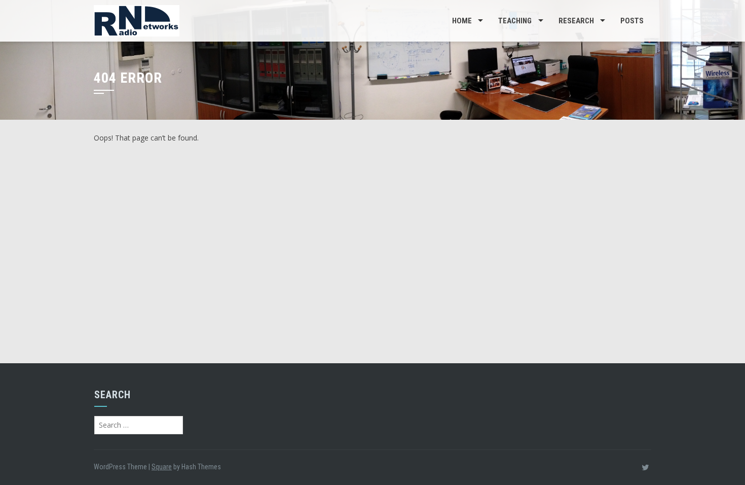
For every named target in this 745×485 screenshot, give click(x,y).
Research (576, 20)
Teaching (515, 20)
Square (162, 467)
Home (462, 20)
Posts (632, 20)
